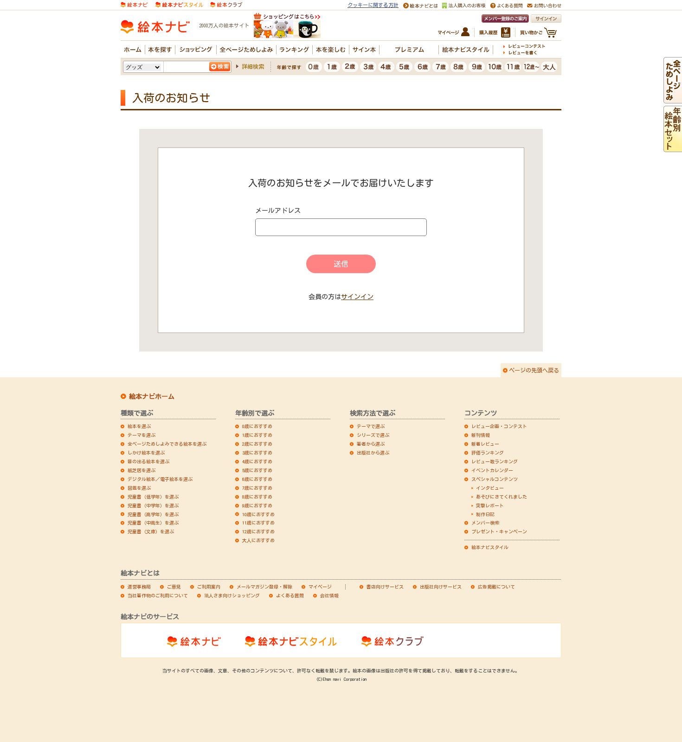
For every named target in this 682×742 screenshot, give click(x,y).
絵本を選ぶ (139, 426)
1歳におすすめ (257, 435)
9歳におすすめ (257, 505)
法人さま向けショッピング (232, 595)
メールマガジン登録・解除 (264, 586)
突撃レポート (490, 505)
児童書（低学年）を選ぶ (153, 496)
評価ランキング (487, 452)
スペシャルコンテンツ (494, 479)
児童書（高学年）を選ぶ (153, 514)
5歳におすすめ (257, 470)
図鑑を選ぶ (139, 488)
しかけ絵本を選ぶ (146, 452)
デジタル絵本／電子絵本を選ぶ (160, 479)
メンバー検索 (485, 522)
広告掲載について (496, 586)
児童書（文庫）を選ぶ (151, 531)
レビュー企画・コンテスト (499, 426)
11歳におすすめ (258, 522)
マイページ (320, 586)
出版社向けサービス (441, 586)
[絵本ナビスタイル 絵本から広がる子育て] (179, 4)
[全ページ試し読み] (672, 99)
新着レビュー (485, 443)
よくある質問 (290, 595)
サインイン (357, 297)
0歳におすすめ (257, 426)
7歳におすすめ (257, 488)
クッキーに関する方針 (373, 4)
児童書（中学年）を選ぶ (153, 505)
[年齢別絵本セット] (672, 148)
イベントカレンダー (492, 470)
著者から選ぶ (371, 443)
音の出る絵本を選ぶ (148, 461)
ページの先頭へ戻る (534, 370)
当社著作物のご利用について (158, 595)
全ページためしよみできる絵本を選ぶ (167, 443)
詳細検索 (253, 66)
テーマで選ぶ (371, 426)
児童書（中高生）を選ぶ (153, 522)
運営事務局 (139, 586)
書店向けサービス (385, 586)
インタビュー (490, 488)
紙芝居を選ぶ (141, 470)
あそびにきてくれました (501, 496)
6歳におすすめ (257, 479)
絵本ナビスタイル (489, 547)
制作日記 (485, 514)
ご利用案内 (208, 586)
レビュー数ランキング (494, 461)
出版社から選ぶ (373, 452)
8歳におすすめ (257, 496)
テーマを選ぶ (141, 435)
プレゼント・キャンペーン (499, 531)
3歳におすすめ (257, 452)
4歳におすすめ (257, 461)
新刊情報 (480, 435)
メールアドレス (278, 210)
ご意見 (174, 586)
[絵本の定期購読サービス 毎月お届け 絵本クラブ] (226, 4)
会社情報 (329, 595)
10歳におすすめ (258, 514)
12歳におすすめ (258, 531)
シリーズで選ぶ (373, 435)
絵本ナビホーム (151, 396)
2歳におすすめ (257, 443)
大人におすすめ (258, 540)
